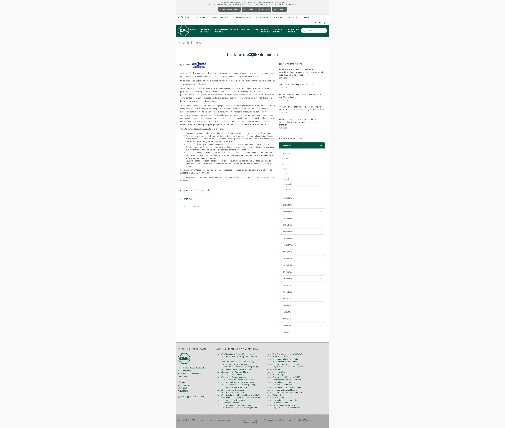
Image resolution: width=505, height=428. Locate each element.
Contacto (292, 17)
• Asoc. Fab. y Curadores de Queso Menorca (233, 364)
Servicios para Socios (220, 17)
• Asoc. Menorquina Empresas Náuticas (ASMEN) (235, 385)
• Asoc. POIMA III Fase (275, 395)
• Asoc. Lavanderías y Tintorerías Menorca (284, 379)
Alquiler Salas (262, 17)
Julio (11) (286, 158)
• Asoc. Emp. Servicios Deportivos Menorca (284, 387)
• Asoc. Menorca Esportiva (277, 374)
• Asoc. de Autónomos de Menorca (281, 405)
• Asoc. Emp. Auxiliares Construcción (230, 390)
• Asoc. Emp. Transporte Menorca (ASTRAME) (284, 354)
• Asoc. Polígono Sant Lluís (277, 402)
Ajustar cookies (279, 9)
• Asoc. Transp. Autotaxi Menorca (280, 356)
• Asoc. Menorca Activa (276, 372)
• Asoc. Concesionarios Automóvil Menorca (233, 372)
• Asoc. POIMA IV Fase (275, 397)
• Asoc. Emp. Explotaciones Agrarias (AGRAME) (234, 405)
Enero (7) (286, 189)
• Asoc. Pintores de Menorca (227, 402)
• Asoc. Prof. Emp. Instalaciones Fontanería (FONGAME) (238, 397)
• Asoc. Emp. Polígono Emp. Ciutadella (282, 400)
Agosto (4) (286, 153)
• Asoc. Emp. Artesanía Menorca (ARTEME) (283, 377)
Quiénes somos (184, 17)
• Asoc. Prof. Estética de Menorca (280, 385)
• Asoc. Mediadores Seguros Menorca (282, 390)
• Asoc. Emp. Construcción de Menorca (231, 387)
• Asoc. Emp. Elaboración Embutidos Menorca (234, 369)
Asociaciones (201, 17)
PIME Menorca (197, 420)
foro (184, 206)
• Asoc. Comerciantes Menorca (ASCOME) (283, 364)
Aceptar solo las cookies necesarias (256, 9)
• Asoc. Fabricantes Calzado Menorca (231, 377)
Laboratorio (278, 17)
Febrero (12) (287, 184)
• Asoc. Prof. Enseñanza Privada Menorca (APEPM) (236, 354)
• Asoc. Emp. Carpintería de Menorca (230, 400)
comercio (195, 206)
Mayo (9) (286, 168)
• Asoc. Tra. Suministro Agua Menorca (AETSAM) (235, 361)
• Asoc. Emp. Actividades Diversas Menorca (284, 408)
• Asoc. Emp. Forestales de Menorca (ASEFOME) (235, 382)
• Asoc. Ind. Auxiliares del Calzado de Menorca (234, 379)
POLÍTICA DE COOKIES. (288, 4)
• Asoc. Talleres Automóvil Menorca (230, 374)
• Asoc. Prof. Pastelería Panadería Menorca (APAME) (237, 367)
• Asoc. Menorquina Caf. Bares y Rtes (282, 361)
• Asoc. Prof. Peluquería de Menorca (281, 382)
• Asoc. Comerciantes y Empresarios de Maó (284, 392)
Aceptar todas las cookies (229, 9)
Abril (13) (286, 174)
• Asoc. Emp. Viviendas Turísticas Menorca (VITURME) (237, 408)
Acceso (307, 17)
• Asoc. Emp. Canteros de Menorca (230, 392)
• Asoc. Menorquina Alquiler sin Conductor (284, 359)
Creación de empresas (242, 17)
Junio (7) (286, 163)
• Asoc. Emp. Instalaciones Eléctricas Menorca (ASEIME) (237, 395)
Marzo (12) (287, 179)
